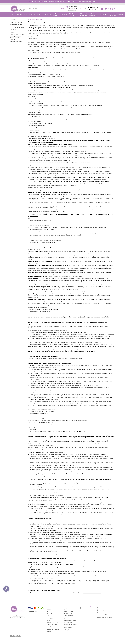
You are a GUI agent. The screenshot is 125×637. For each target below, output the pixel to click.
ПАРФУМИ (48, 14)
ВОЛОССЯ (32, 14)
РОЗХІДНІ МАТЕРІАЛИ (92, 14)
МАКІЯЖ (40, 14)
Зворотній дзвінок (86, 612)
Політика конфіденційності (91, 3)
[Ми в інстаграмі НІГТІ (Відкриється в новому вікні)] (63, 8)
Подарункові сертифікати (112, 14)
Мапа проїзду (102, 618)
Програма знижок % (21, 3)
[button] (123, 1)
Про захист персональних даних (92, 592)
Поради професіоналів (67, 3)
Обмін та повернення (43, 3)
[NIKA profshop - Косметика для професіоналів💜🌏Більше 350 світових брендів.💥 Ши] (17, 608)
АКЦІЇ (13, 14)
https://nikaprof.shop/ (107, 25)
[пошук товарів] (56, 9)
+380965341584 (72, 9)
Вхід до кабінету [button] (68, 608)
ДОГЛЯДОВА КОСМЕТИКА (73, 14)
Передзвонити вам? (72, 10)
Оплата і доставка (32, 3)
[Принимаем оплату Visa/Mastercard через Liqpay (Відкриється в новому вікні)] (36, 608)
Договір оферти (78, 3)
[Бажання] (106, 9)
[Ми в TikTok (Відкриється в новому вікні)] (61, 8)
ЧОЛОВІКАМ (102, 14)
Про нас (12, 3)
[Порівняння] (102, 9)
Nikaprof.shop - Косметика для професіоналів (84, 27)
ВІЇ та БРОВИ (55, 14)
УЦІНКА (19, 14)
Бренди (120, 14)
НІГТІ (25, 14)
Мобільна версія (33, 611)
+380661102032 (72, 7)
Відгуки (58, 3)
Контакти (52, 3)
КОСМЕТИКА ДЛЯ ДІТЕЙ (83, 14)
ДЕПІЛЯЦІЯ (63, 14)
